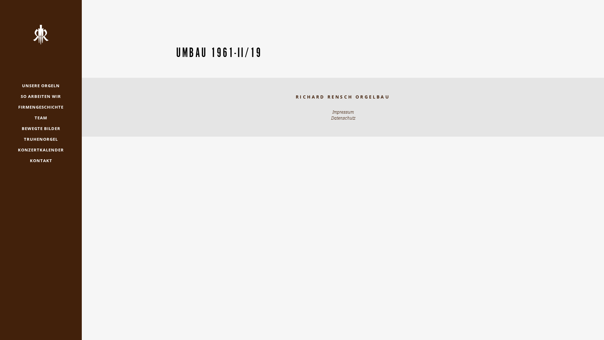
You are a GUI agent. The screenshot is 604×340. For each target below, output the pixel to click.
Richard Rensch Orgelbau (343, 97)
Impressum (343, 112)
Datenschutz (343, 118)
